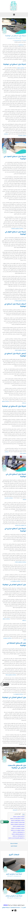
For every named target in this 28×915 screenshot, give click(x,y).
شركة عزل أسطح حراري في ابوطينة (17, 830)
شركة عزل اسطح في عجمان (14, 896)
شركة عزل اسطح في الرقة (11, 674)
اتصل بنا (24, 907)
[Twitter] (13, 910)
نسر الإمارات (21, 44)
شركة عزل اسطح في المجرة (20, 562)
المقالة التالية (14, 846)
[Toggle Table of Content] (22, 814)
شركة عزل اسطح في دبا (18, 694)
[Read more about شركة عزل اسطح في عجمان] (14, 887)
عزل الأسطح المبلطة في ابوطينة (18, 834)
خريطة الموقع (5, 907)
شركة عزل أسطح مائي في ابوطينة (17, 828)
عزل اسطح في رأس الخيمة (20, 525)
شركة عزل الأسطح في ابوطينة (18, 826)
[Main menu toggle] (14, 14)
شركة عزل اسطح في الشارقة (17, 228)
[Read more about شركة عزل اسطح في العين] (14, 865)
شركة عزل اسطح (20, 67)
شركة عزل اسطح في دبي (15, 581)
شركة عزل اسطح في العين (14, 874)
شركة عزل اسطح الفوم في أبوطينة (17, 820)
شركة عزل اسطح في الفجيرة (20, 300)
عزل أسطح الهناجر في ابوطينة (18, 832)
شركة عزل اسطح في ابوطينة (18, 816)
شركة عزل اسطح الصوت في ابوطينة (17, 818)
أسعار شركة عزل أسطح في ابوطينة (17, 822)
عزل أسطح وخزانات (11, 38)
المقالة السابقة (14, 843)
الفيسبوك (15, 810)
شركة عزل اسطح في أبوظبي (20, 350)
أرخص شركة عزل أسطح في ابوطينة (17, 824)
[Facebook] (15, 910)
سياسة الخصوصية (15, 907)
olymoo (5, 905)
